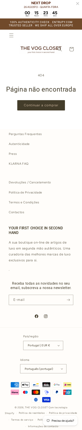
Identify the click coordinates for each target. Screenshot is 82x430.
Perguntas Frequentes (25, 134)
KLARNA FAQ (19, 164)
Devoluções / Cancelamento (30, 182)
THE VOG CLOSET (36, 407)
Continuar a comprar (41, 105)
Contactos (16, 212)
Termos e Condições (24, 202)
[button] (11, 35)
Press (13, 154)
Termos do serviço (22, 419)
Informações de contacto (43, 426)
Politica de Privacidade (25, 192)
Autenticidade (19, 144)
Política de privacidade (63, 413)
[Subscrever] (68, 300)
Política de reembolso (32, 413)
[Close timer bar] (77, 3)
